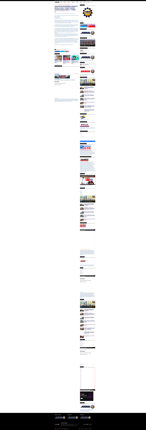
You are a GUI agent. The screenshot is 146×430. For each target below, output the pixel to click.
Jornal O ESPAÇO (82, 249)
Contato (69, 0)
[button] (90, 2)
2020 (87, 374)
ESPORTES (73, 2)
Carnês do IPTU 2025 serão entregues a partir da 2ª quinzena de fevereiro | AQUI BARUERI (75, 62)
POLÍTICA (68, 2)
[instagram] (91, 25)
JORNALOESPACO (88, 249)
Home (61, 2)
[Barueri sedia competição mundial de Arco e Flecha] (82, 103)
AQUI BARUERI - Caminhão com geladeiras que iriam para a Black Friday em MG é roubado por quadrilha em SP (89, 92)
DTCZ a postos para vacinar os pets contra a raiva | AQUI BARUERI (58, 62)
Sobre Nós (66, 0)
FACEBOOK (81, 273)
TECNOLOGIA (85, 2)
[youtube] (91, 26)
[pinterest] (90, 424)
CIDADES (64, 2)
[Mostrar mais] (69, 51)
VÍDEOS (60, 0)
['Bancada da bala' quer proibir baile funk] (82, 336)
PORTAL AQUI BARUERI (85, 64)
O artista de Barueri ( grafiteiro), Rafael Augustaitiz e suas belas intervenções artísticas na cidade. (89, 110)
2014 (87, 382)
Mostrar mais (83, 65)
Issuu (83, 364)
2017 (87, 378)
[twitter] (84, 26)
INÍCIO (55, 0)
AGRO (88, 2)
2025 (87, 368)
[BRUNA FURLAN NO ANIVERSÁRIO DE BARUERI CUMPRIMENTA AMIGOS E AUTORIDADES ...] (82, 88)
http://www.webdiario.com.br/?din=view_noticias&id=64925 (60, 47)
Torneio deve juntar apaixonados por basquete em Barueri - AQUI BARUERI (89, 95)
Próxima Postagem (76, 73)
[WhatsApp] (65, 51)
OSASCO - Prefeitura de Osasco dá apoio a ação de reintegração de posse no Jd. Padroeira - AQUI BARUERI (89, 106)
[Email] (68, 51)
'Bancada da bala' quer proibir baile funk (89, 335)
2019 (87, 375)
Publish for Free (93, 364)
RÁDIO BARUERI (63, 0)
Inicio (80, 341)
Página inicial (56, 4)
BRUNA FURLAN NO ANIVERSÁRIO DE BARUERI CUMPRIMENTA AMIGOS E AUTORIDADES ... (89, 88)
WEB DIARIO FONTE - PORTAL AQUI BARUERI (64, 4)
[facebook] (86, 0)
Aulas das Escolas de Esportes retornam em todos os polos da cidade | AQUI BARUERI (66, 62)
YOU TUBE (81, 272)
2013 (87, 383)
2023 (87, 371)
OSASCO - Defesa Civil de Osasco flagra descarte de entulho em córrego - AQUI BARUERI (89, 99)
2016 (87, 379)
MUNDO (81, 2)
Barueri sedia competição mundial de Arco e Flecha (89, 102)
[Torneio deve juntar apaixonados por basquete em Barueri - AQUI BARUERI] (82, 95)
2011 (87, 386)
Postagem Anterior (57, 73)
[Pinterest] (67, 51)
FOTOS (57, 0)
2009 (87, 387)
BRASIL (77, 2)
